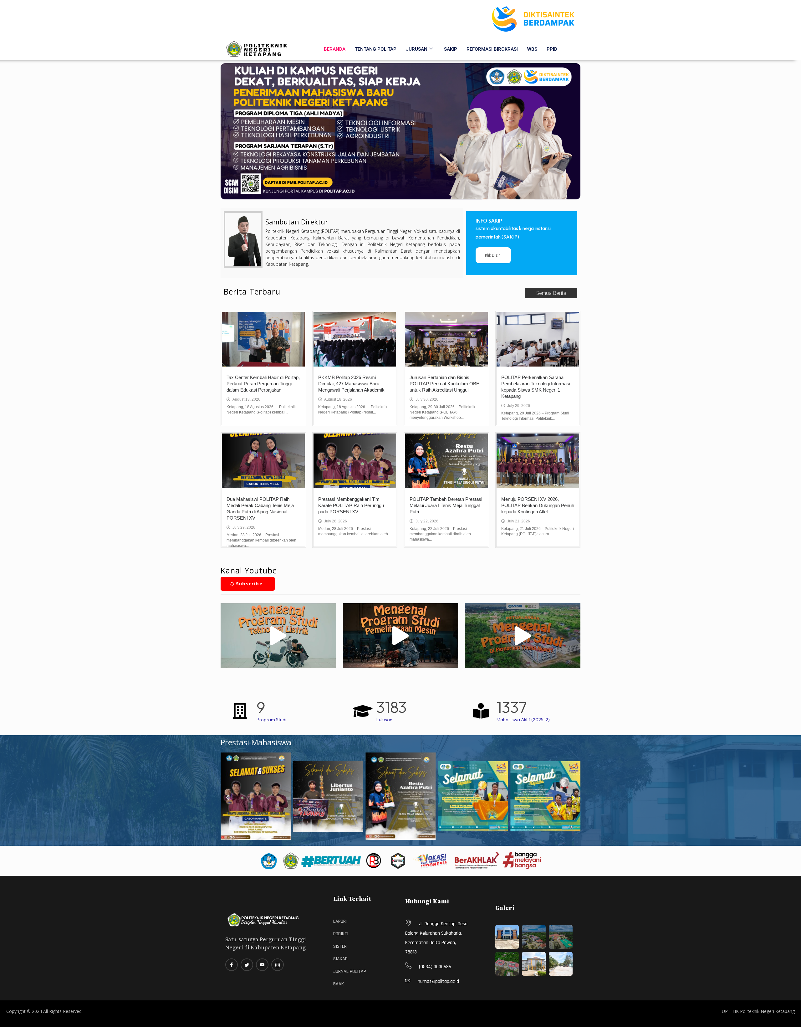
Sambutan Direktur (296, 221)
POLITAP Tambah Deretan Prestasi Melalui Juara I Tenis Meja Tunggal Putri (446, 505)
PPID (552, 49)
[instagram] (277, 964)
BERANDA (334, 49)
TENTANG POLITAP (375, 49)
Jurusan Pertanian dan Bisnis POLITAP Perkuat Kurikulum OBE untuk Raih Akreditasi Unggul (444, 384)
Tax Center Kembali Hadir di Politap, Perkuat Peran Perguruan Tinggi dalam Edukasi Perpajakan (263, 384)
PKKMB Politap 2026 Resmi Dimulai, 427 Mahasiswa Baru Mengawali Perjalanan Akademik (351, 384)
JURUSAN (416, 49)
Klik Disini (493, 255)
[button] (228, 798)
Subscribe (249, 583)
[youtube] (262, 964)
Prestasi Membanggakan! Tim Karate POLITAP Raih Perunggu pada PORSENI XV (351, 505)
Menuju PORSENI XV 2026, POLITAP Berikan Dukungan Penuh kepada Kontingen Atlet (537, 505)
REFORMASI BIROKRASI (492, 49)
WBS (532, 49)
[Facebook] (231, 964)
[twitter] (247, 964)
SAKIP (450, 49)
